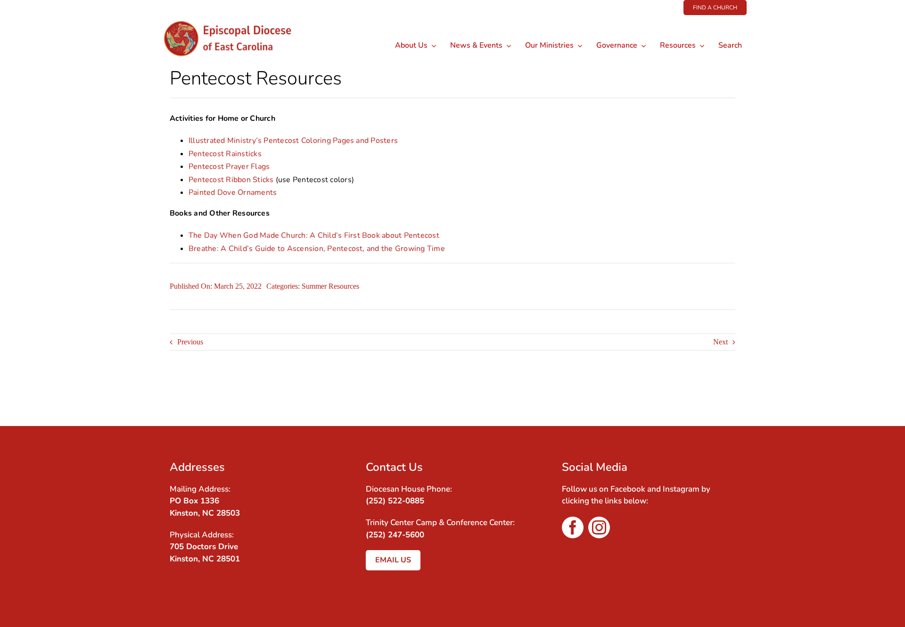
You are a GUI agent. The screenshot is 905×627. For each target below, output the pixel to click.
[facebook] (573, 527)
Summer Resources (330, 286)
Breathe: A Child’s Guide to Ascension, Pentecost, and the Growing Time (317, 248)
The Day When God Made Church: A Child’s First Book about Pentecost (314, 235)
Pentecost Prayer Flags (229, 166)
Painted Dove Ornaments (233, 192)
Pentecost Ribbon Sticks (231, 180)
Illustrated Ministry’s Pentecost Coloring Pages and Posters (293, 140)
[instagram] (599, 527)
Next (720, 342)
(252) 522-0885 (395, 500)
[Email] (726, 395)
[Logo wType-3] (235, 19)
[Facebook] (709, 395)
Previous (190, 342)
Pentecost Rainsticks (225, 154)
